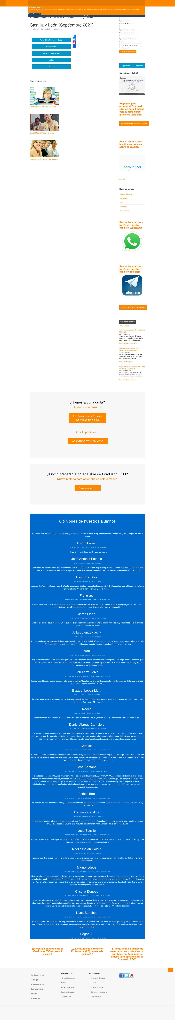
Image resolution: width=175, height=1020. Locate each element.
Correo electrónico (126, 24)
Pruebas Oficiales (126, 194)
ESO (121, 202)
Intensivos (123, 207)
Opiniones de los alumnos (132, 65)
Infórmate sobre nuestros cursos (134, 123)
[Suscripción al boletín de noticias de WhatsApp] (132, 241)
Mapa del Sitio (35, 998)
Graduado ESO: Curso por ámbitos (44, 159)
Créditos (34, 994)
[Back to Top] (170, 970)
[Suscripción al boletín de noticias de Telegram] (132, 285)
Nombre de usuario (126, 33)
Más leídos (124, 326)
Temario (63, 983)
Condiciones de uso (37, 975)
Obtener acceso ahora (128, 52)
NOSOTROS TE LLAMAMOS (133, 307)
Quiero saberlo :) (88, 488)
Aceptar (86, 16)
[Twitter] (72, 39)
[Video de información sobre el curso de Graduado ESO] (132, 85)
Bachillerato (124, 198)
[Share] (72, 46)
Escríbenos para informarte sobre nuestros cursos (87, 417)
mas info (122, 179)
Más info (137, 114)
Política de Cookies (37, 989)
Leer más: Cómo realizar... (127, 380)
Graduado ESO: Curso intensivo (43, 106)
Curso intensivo (66, 997)
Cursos (122, 42)
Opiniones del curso (67, 992)
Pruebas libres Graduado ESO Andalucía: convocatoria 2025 (129, 349)
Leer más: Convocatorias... (128, 343)
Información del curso (68, 978)
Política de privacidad (34, 14)
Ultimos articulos (127, 322)
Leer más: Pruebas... (126, 361)
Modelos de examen (67, 987)
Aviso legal (34, 980)
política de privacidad (49, 11)
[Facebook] (72, 36)
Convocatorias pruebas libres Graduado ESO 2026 (132, 331)
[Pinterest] (72, 42)
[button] (33, 527)
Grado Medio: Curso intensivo (42, 132)
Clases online (124, 211)
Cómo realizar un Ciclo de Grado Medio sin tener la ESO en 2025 (132, 368)
